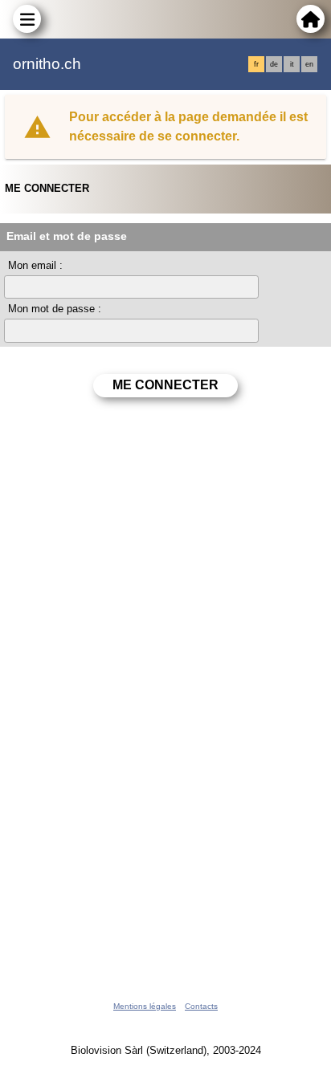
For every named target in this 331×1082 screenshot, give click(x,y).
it (292, 64)
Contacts (201, 1006)
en (309, 64)
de (274, 64)
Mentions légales (144, 1006)
